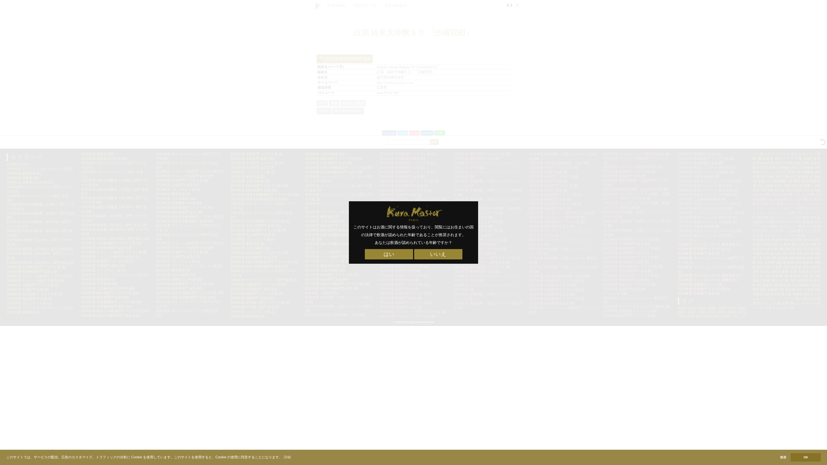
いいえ (438, 254)
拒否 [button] (783, 457)
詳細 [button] (287, 457)
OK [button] (806, 457)
